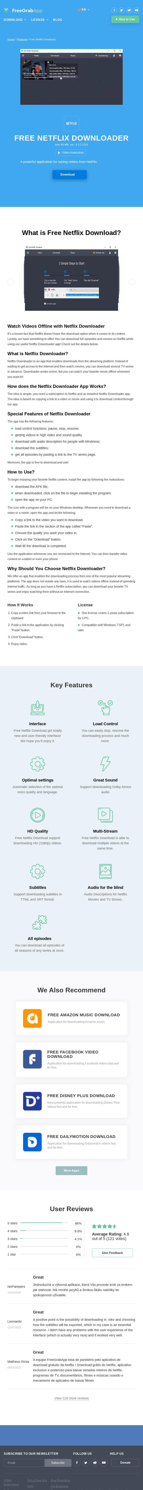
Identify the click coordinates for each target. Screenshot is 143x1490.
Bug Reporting (60, 1480)
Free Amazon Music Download (84, 1015)
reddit (129, 10)
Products (22, 39)
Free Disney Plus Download (81, 1096)
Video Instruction (73, 152)
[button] (10, 282)
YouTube (136, 10)
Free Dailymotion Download (81, 1136)
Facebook (114, 10)
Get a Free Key (37, 1480)
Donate (125, 1462)
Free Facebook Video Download (72, 1054)
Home (11, 39)
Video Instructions (11, 1482)
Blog (57, 19)
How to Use (127, 19)
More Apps (71, 1170)
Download (67, 174)
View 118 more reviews (71, 1398)
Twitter (121, 10)
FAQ (30, 1486)
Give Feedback (112, 1252)
